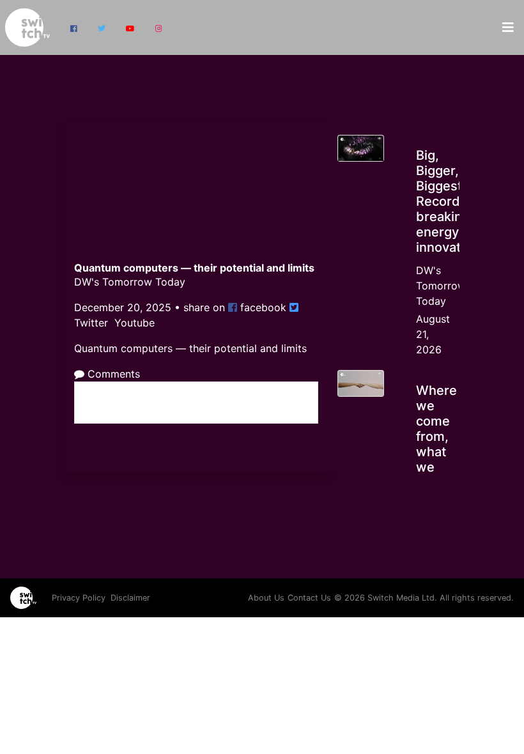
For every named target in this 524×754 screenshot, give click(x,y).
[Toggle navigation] (508, 27)
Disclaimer (130, 598)
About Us (266, 598)
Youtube (133, 322)
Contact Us (309, 598)
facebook (261, 307)
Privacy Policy (78, 598)
